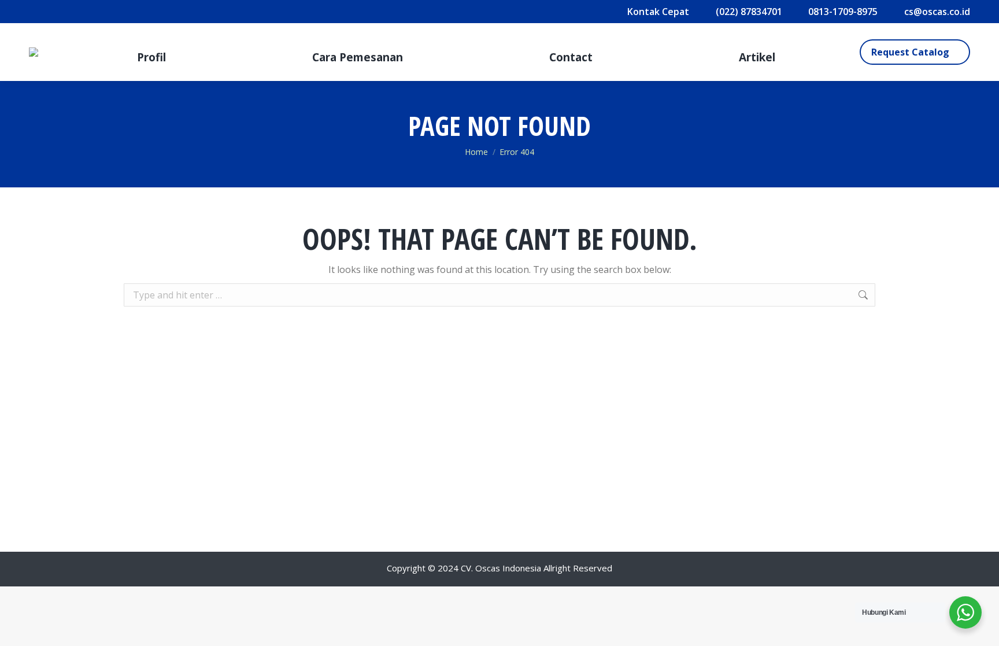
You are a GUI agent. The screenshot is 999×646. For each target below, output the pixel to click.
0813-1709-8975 (843, 11)
